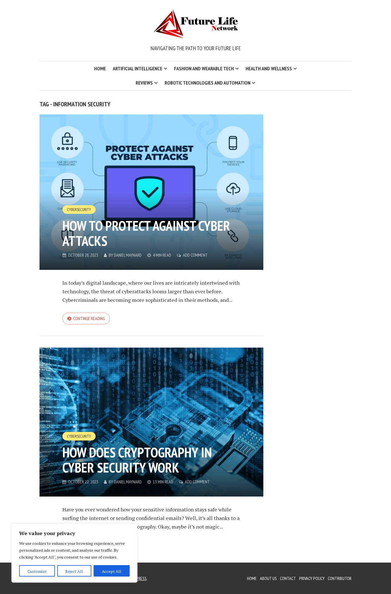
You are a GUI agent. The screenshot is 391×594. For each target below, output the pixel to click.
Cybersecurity (79, 209)
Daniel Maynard (128, 255)
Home (100, 68)
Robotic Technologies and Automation (207, 82)
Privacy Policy (312, 578)
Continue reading (89, 318)
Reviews (144, 82)
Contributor (339, 578)
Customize (37, 571)
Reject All (74, 571)
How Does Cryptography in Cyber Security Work (137, 459)
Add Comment (195, 255)
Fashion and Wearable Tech (204, 68)
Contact (288, 578)
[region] (74, 553)
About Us (268, 578)
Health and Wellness (269, 68)
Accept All (111, 571)
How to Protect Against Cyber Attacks (146, 233)
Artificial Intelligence (137, 68)
